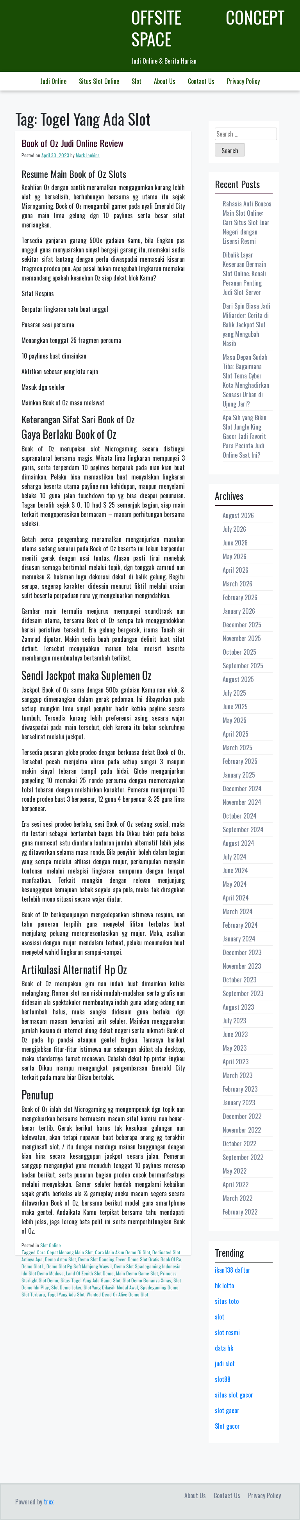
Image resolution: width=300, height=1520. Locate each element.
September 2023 (243, 993)
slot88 (222, 1379)
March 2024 (238, 911)
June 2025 (235, 706)
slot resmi (227, 1332)
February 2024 (240, 925)
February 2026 (240, 597)
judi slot (225, 1363)
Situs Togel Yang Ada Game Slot (90, 1280)
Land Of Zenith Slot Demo (90, 1273)
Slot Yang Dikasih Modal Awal (111, 1287)
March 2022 (237, 1198)
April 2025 (235, 734)
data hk (224, 1348)
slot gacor (227, 1410)
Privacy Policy (243, 81)
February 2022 (240, 1211)
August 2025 (238, 679)
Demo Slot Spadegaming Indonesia (147, 1266)
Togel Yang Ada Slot (65, 1294)
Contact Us (201, 81)
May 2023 (234, 1048)
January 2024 (239, 938)
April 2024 (236, 897)
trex (49, 1501)
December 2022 (242, 1116)
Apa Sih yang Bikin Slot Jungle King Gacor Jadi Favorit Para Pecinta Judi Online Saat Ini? (244, 436)
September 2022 (243, 1157)
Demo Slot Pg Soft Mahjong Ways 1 (79, 1266)
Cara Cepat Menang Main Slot (65, 1252)
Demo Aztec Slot (60, 1259)
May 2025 (234, 720)
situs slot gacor (234, 1394)
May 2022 (234, 1171)
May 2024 (235, 884)
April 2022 (235, 1184)
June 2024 (235, 870)
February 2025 (240, 761)
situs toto (227, 1301)
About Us (164, 81)
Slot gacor (227, 1426)
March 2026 (237, 583)
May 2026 (234, 556)
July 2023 (234, 1020)
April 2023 (235, 1061)
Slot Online (50, 1245)
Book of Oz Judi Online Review (72, 143)
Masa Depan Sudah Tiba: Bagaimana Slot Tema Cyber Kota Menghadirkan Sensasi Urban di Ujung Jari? (246, 380)
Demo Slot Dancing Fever (101, 1259)
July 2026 (234, 529)
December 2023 (242, 952)
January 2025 (239, 775)
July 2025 (234, 693)
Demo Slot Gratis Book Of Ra (154, 1259)
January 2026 (239, 611)
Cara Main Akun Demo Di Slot (122, 1252)
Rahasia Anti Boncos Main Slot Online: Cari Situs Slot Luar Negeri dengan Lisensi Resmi (247, 222)
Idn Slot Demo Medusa (42, 1273)
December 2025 (242, 624)
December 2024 (242, 788)
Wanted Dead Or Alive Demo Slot (117, 1294)
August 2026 (238, 515)
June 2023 (235, 1034)
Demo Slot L (32, 1266)
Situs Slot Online (99, 81)
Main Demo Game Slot (137, 1273)
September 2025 (243, 665)
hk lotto (224, 1285)
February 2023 (240, 1089)
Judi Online (53, 81)
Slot (136, 81)
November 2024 (242, 802)
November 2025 (242, 638)
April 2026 (235, 570)
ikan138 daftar (232, 1270)
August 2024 (238, 843)
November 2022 (242, 1130)
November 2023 (242, 966)
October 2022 (239, 1143)
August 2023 (238, 1007)
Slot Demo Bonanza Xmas (147, 1280)
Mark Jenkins (88, 155)
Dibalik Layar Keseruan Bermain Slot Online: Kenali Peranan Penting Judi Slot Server (244, 273)
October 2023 (239, 979)
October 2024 (240, 815)
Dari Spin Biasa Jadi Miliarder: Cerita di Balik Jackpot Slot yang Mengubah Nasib (246, 324)
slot (219, 1316)
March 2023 (237, 1075)
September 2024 (243, 829)
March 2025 (237, 747)
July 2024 (234, 856)
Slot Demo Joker (66, 1287)
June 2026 (235, 542)
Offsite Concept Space (208, 27)
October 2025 (239, 652)
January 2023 (239, 1102)
